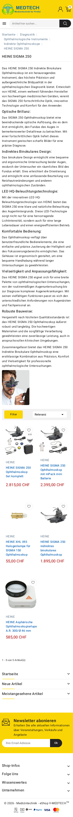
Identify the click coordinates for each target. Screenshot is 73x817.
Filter (13, 414)
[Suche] (65, 23)
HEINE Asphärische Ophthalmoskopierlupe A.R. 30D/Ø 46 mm (21, 626)
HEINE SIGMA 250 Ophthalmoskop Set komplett (18, 472)
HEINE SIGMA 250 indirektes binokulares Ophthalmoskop (52, 548)
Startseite (10, 674)
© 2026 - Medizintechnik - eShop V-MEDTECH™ (36, 803)
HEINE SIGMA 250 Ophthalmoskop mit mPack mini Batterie (52, 471)
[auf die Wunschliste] (29, 430)
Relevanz (50, 414)
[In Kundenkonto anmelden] (60, 9)
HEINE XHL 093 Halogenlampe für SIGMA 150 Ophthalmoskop (18, 548)
